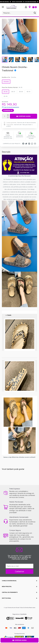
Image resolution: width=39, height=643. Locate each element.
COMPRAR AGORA (24, 116)
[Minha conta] (26, 7)
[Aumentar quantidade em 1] (8, 115)
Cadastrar (19, 571)
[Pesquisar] (34, 13)
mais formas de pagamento (11, 107)
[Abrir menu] (3, 7)
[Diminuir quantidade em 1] (8, 117)
